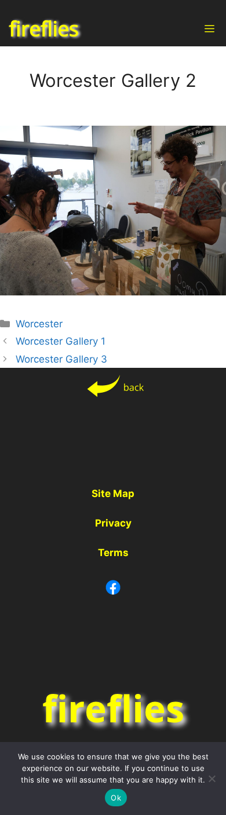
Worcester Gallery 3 (61, 359)
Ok (116, 797)
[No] (211, 778)
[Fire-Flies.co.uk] (44, 29)
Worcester (39, 324)
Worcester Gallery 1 (60, 341)
